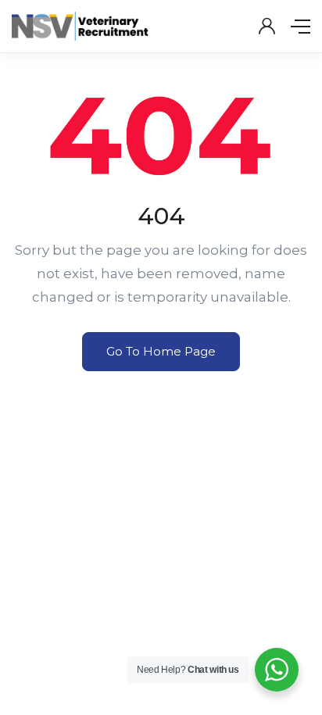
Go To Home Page (161, 351)
